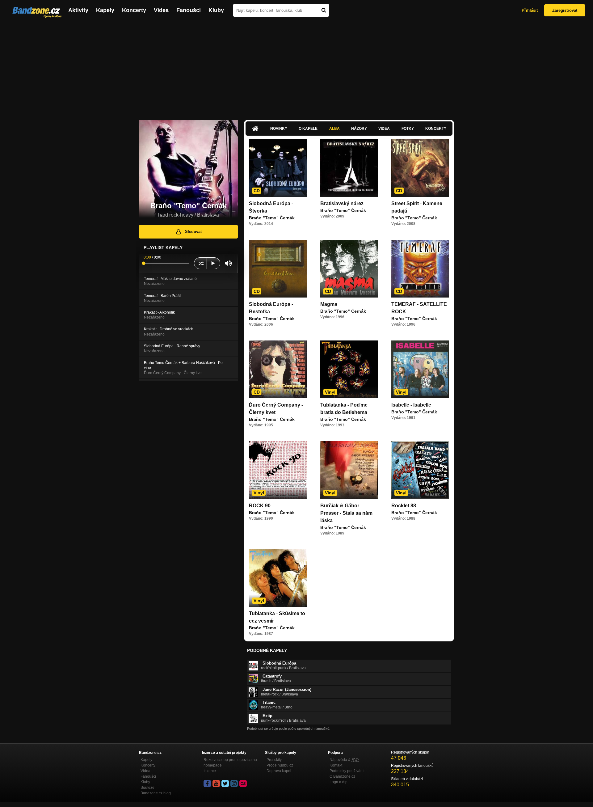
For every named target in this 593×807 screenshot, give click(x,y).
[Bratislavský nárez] (349, 168)
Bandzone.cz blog (156, 793)
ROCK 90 (260, 505)
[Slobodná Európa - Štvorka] (278, 168)
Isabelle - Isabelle (411, 405)
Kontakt (336, 765)
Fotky (408, 128)
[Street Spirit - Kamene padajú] (420, 168)
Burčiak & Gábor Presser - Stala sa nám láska (346, 513)
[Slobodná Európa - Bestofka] (278, 269)
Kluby (216, 10)
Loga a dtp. (339, 782)
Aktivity (78, 10)
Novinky (278, 128)
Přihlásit (530, 10)
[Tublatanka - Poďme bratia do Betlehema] (349, 369)
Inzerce (210, 771)
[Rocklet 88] (420, 470)
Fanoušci (188, 10)
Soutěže (147, 787)
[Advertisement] (296, 67)
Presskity (274, 760)
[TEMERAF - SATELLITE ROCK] (420, 269)
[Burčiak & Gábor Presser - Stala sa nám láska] (349, 470)
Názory (359, 128)
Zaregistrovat (564, 10)
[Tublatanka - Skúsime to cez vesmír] (278, 578)
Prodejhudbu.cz (280, 765)
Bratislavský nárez (342, 203)
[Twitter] (225, 783)
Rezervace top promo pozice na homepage (230, 762)
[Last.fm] (243, 783)
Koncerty (134, 10)
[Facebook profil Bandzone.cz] (207, 783)
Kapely (105, 10)
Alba (334, 128)
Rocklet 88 (403, 505)
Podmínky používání (347, 771)
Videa (161, 10)
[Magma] (349, 269)
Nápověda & (344, 760)
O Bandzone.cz (342, 776)
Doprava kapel (279, 771)
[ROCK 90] (278, 470)
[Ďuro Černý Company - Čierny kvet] (278, 369)
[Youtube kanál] (216, 783)
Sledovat (193, 231)
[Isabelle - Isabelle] (420, 369)
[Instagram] (234, 783)
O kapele (308, 128)
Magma (328, 304)
